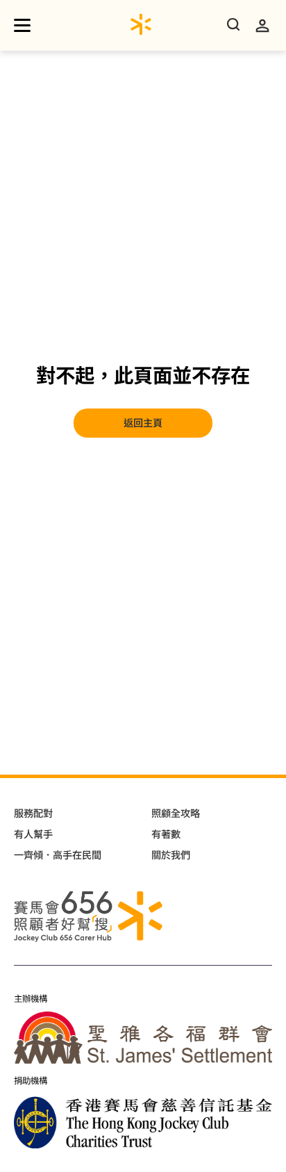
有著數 (165, 834)
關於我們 (170, 855)
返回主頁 (143, 423)
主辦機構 (30, 999)
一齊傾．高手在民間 (57, 855)
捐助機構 (30, 1081)
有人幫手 (33, 834)
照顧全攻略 (175, 813)
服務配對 (33, 813)
